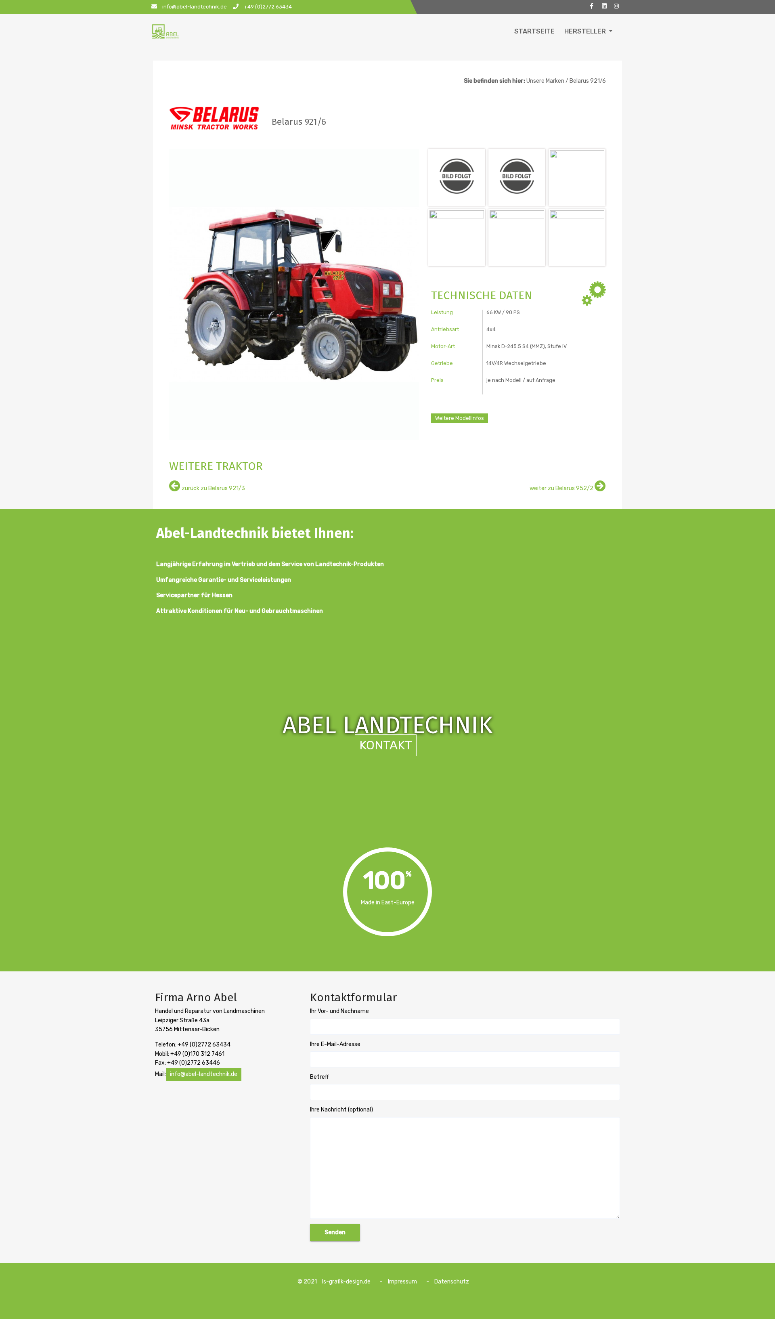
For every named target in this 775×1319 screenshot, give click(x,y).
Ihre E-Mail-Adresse (335, 1044)
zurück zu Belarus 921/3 (212, 488)
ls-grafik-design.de (346, 1281)
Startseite (534, 31)
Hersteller (585, 31)
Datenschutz (451, 1281)
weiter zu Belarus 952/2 (562, 488)
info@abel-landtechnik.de (203, 1074)
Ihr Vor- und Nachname (339, 1011)
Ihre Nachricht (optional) (341, 1109)
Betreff (319, 1077)
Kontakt (385, 745)
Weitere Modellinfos (459, 418)
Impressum (402, 1281)
